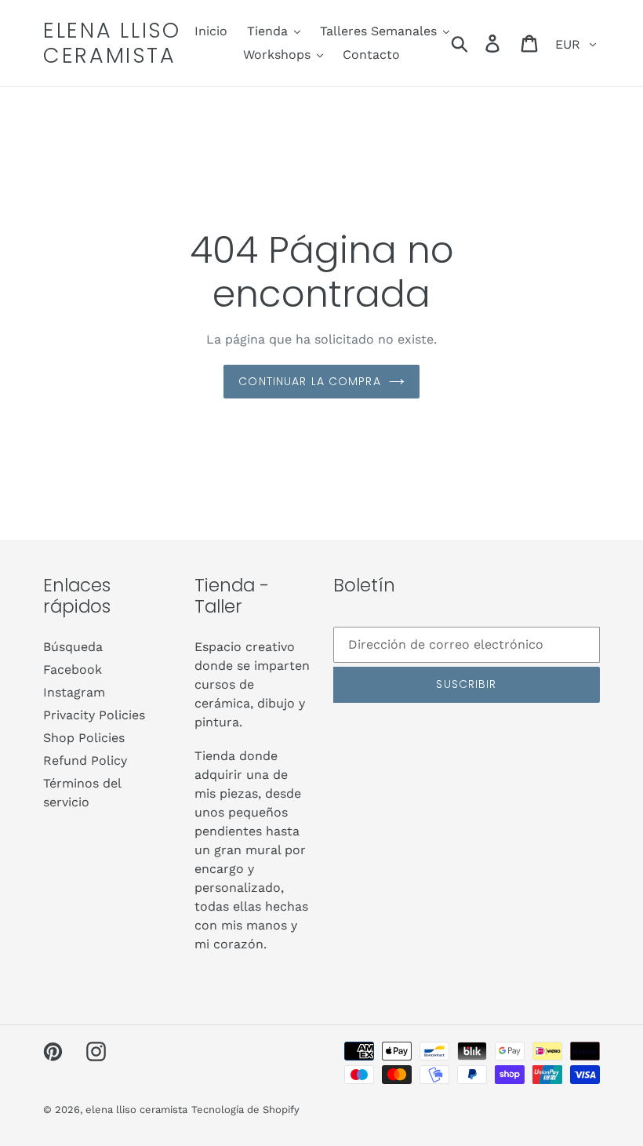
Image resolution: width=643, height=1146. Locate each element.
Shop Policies (84, 737)
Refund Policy (85, 760)
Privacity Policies (94, 715)
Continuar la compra (309, 381)
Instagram (74, 692)
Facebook (72, 669)
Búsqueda (73, 646)
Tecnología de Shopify (245, 1109)
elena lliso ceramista (112, 43)
